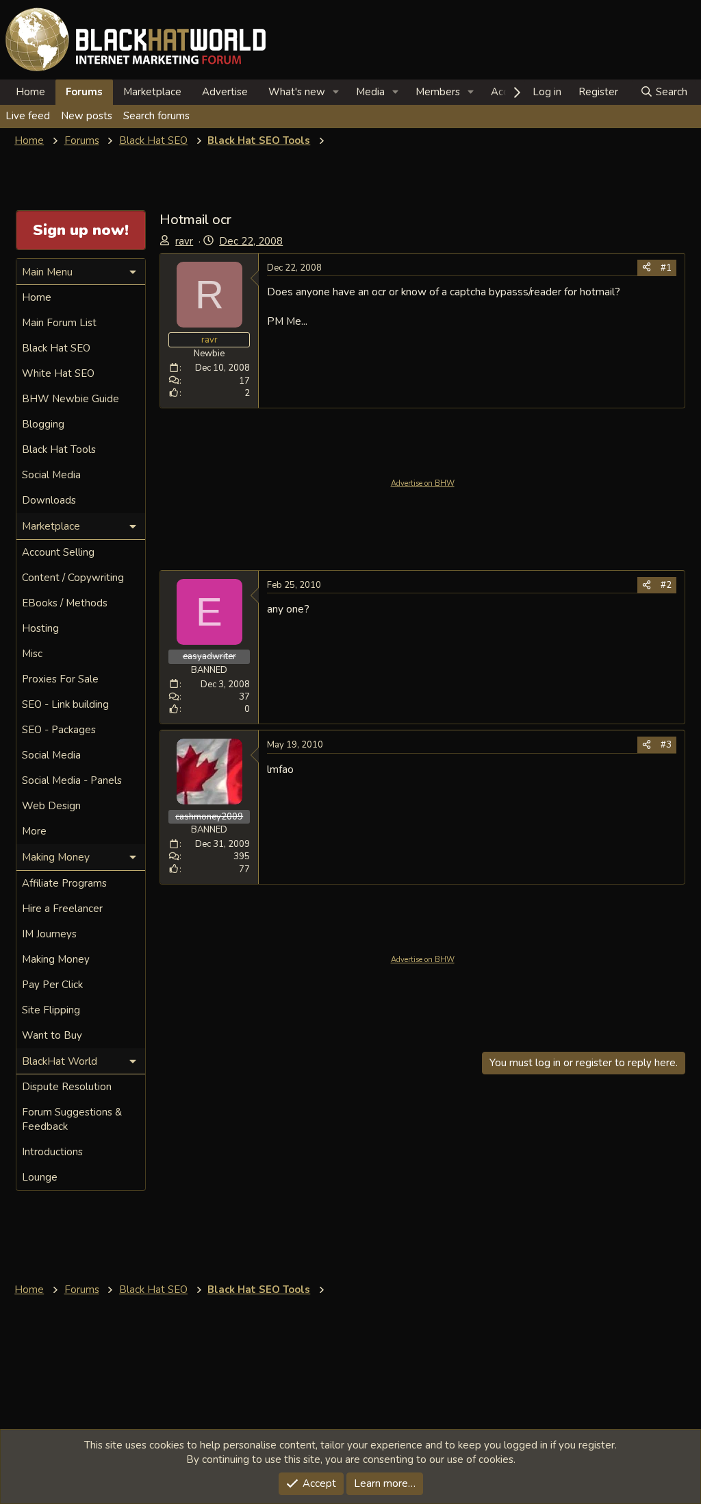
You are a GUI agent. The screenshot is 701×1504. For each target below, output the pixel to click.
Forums (84, 92)
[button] (336, 92)
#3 (666, 745)
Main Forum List (59, 323)
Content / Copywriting (73, 577)
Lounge (40, 1177)
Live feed (27, 116)
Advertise (225, 92)
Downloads (49, 500)
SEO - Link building (65, 704)
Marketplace (152, 92)
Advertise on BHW (423, 483)
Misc (32, 654)
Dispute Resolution (67, 1087)
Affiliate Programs (64, 883)
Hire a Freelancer (62, 908)
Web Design (51, 806)
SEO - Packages (59, 730)
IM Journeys (49, 934)
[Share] (646, 268)
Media (370, 92)
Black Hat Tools (59, 449)
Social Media (51, 475)
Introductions (52, 1152)
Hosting (40, 628)
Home (30, 92)
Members (438, 92)
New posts (86, 116)
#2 (666, 585)
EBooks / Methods (64, 603)
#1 (666, 268)
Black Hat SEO (56, 348)
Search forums (156, 116)
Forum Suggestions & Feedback (72, 1119)
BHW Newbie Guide (70, 399)
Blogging (43, 424)
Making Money (56, 959)
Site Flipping (51, 1010)
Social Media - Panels (72, 780)
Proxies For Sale (60, 679)
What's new (296, 92)
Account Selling (58, 552)
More (34, 831)
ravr (184, 241)
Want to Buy (52, 1035)
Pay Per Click (52, 984)
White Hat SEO (58, 373)
